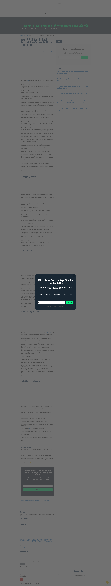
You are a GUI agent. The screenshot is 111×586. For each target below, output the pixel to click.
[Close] (74, 275)
